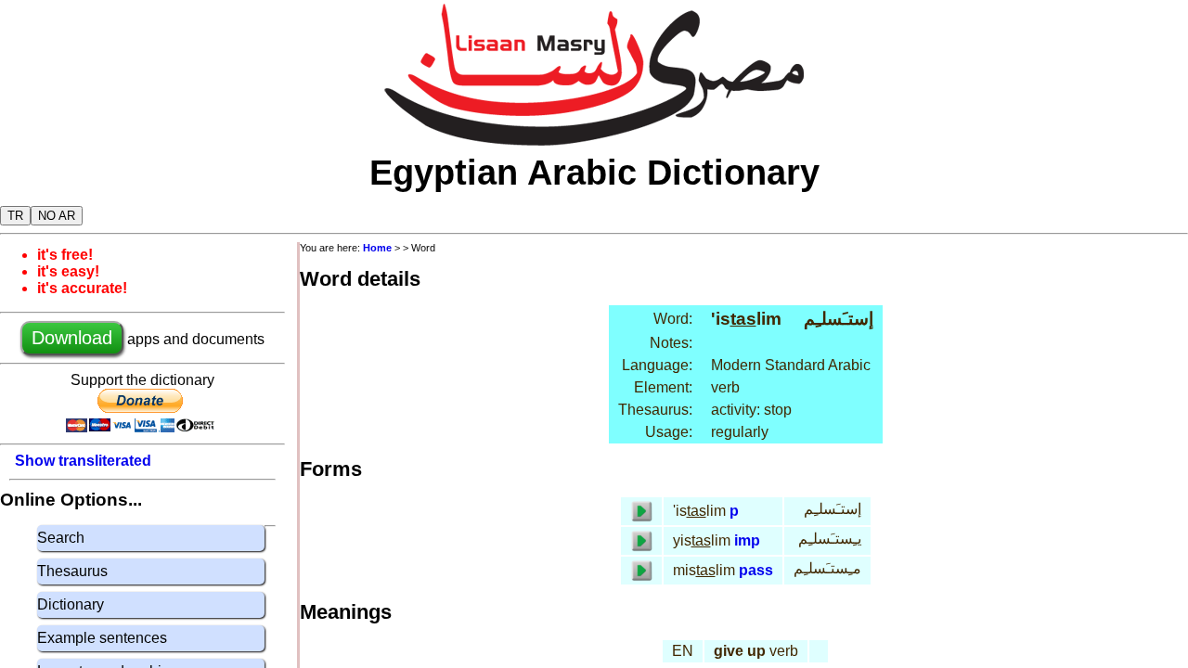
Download (72, 338)
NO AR (56, 216)
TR (15, 216)
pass (756, 570)
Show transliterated (83, 461)
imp (747, 540)
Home (377, 247)
